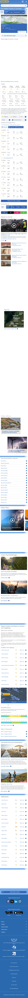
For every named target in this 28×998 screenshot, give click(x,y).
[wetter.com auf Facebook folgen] (8, 901)
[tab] (4, 127)
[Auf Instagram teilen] (17, 212)
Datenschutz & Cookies (14, 966)
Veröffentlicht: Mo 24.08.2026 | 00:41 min (8, 238)
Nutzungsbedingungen (14, 988)
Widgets (3, 924)
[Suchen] (25, 5)
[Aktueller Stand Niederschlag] (14, 319)
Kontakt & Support (14, 973)
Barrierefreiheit (14, 984)
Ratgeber (3, 932)
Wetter (2, 921)
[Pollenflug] (23, 2)
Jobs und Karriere (14, 962)
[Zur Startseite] (5, 1)
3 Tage (11, 12)
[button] (14, 200)
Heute (2, 12)
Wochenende (17, 12)
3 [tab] (12, 705)
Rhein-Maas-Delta (20, 643)
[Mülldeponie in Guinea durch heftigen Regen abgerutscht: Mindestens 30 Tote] (14, 225)
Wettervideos (4, 929)
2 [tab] (10, 705)
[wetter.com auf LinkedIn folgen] (16, 901)
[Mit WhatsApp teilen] (23, 212)
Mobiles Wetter (4, 927)
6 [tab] (18, 705)
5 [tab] (16, 705)
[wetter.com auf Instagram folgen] (19, 901)
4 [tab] (14, 705)
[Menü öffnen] (26, 1)
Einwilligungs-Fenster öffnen (14, 970)
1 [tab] (8, 705)
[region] (14, 158)
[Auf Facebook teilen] (4, 212)
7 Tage (22, 12)
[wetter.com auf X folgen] (12, 901)
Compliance (14, 981)
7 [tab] (20, 705)
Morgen (6, 12)
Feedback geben (12, 29)
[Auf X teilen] (10, 212)
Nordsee (13, 643)
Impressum (14, 977)
